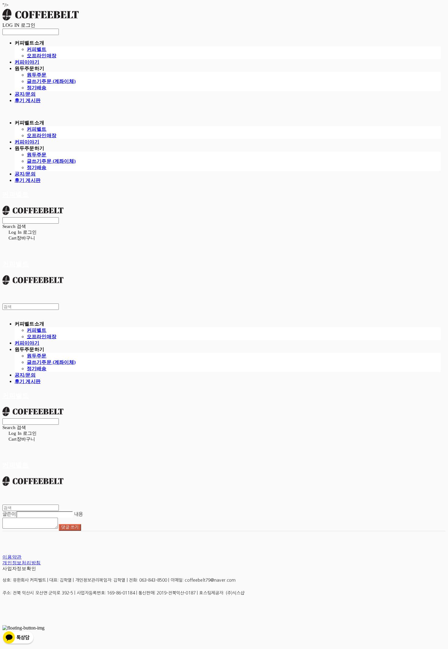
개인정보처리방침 (21, 562)
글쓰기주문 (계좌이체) (51, 81)
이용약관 (12, 557)
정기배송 (37, 87)
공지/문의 (25, 94)
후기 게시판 (28, 100)
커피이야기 (27, 62)
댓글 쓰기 (70, 527)
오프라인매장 (41, 55)
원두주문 (37, 74)
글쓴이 (9, 514)
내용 (78, 514)
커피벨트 (37, 49)
